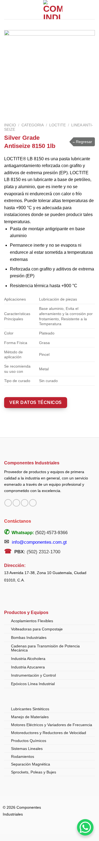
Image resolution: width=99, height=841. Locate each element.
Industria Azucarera (28, 667)
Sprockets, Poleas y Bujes (33, 772)
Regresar (82, 141)
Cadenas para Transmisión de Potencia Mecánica (45, 648)
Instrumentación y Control (33, 675)
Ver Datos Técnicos (35, 402)
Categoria (32, 125)
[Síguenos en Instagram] (16, 503)
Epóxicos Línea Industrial (33, 684)
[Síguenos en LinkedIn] (33, 503)
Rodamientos (22, 756)
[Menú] (7, 9)
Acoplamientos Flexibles (32, 621)
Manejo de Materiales (30, 717)
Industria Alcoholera (28, 658)
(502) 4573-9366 (51, 532)
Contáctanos (17, 521)
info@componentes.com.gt (39, 542)
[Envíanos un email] (24, 503)
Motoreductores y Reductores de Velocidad (48, 733)
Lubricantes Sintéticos (30, 709)
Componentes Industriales (31, 462)
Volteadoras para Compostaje (37, 629)
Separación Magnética (30, 764)
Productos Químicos (28, 740)
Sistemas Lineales (27, 748)
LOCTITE (57, 125)
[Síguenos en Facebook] (8, 503)
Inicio (10, 125)
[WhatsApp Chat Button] (85, 827)
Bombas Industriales (28, 637)
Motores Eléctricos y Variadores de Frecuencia (51, 725)
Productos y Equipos (26, 612)
